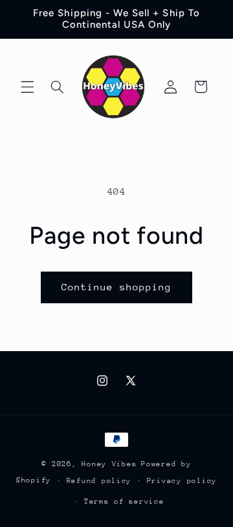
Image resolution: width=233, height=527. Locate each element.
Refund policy (99, 481)
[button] (27, 87)
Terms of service (124, 501)
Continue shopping (116, 286)
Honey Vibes (109, 464)
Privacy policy (182, 481)
